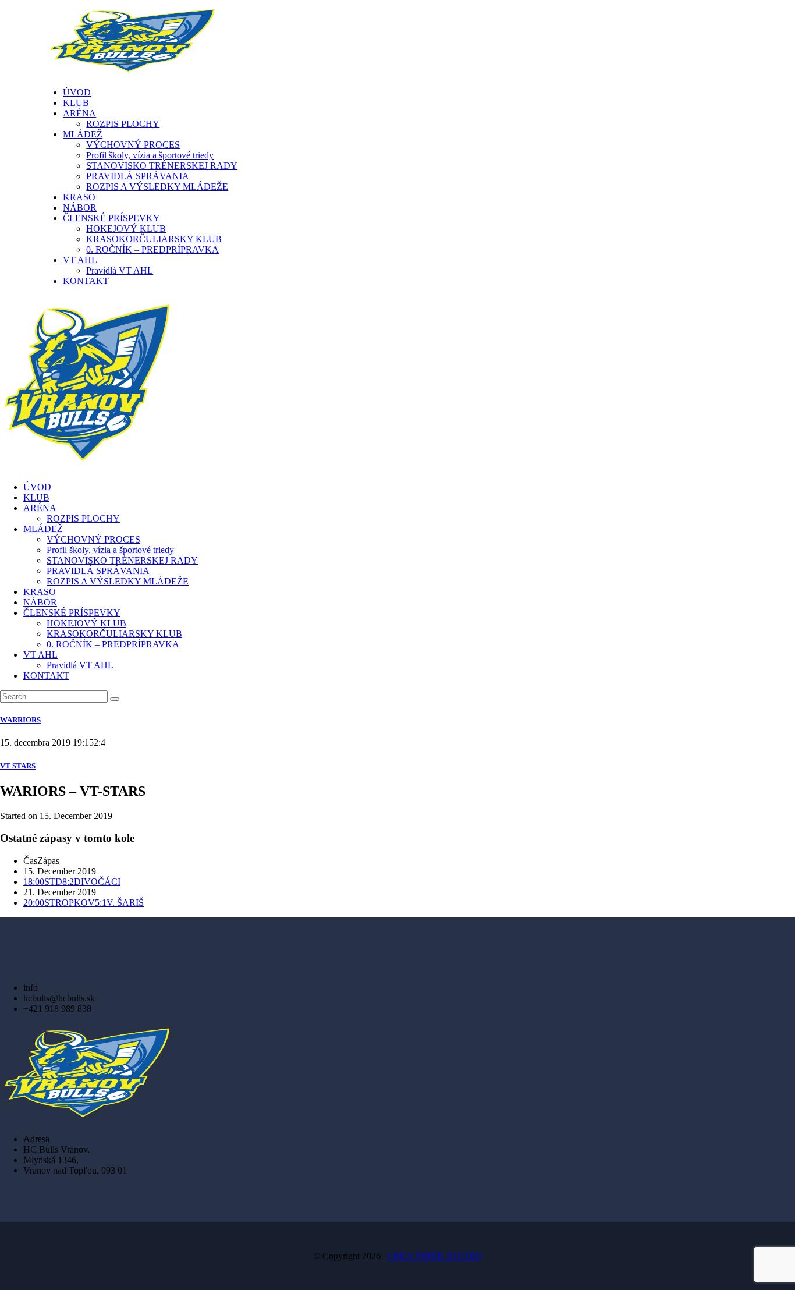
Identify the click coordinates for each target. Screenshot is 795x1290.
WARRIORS (20, 719)
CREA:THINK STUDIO (434, 1256)
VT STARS (18, 765)
